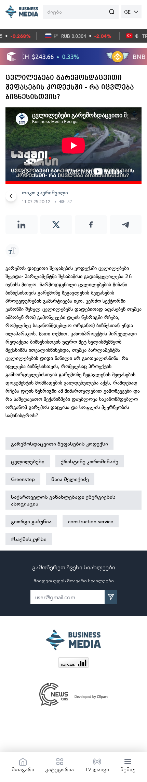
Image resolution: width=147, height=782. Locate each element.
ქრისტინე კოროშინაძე (89, 461)
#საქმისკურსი (28, 539)
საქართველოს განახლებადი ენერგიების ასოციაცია (63, 500)
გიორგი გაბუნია (31, 521)
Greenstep (23, 479)
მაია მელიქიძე (70, 479)
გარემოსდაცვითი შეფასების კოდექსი (59, 443)
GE (127, 11)
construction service (90, 521)
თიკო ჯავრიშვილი (45, 192)
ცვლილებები (27, 461)
